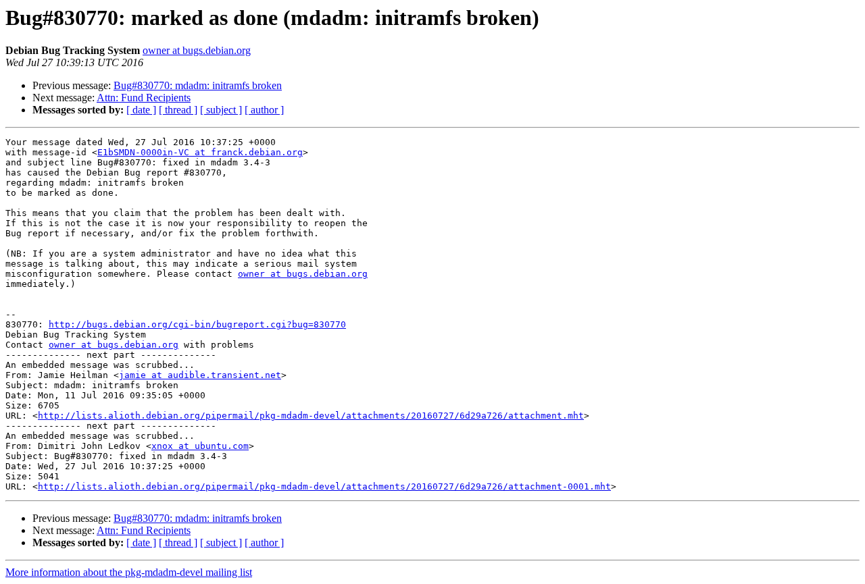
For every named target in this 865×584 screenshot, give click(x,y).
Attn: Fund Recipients (144, 97)
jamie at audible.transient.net (200, 375)
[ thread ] (178, 109)
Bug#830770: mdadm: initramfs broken (198, 85)
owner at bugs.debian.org (197, 50)
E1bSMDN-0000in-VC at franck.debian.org (200, 152)
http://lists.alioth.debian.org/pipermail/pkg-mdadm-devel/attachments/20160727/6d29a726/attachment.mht (311, 415)
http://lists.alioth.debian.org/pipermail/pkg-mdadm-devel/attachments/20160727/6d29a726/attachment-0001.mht (324, 486)
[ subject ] (221, 109)
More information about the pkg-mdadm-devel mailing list (128, 572)
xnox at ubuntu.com (200, 446)
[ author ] (264, 109)
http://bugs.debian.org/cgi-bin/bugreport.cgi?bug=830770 (197, 324)
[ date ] (141, 109)
